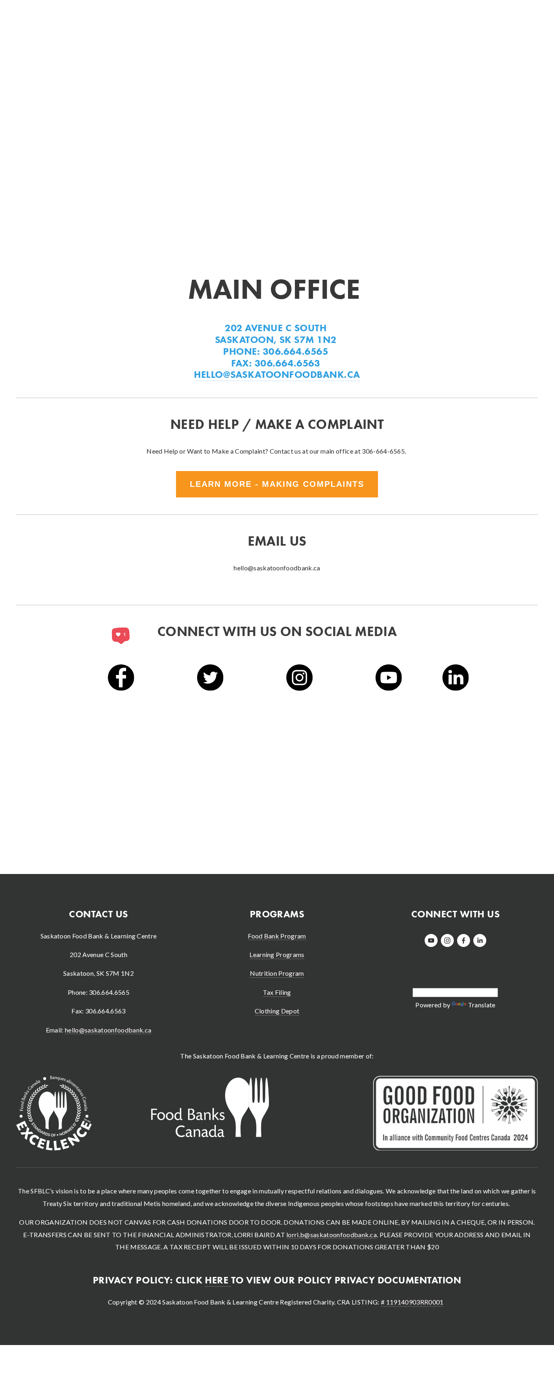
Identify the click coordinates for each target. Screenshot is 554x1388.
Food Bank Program (277, 936)
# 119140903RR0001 (412, 1302)
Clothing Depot (277, 1011)
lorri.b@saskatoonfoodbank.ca (331, 1234)
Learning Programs (276, 954)
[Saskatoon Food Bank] (447, 940)
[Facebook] (463, 940)
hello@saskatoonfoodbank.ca (108, 1030)
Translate (482, 1005)
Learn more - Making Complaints (277, 484)
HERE (218, 1280)
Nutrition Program (277, 973)
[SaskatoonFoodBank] (431, 940)
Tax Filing (277, 992)
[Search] (81, 14)
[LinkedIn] (479, 940)
